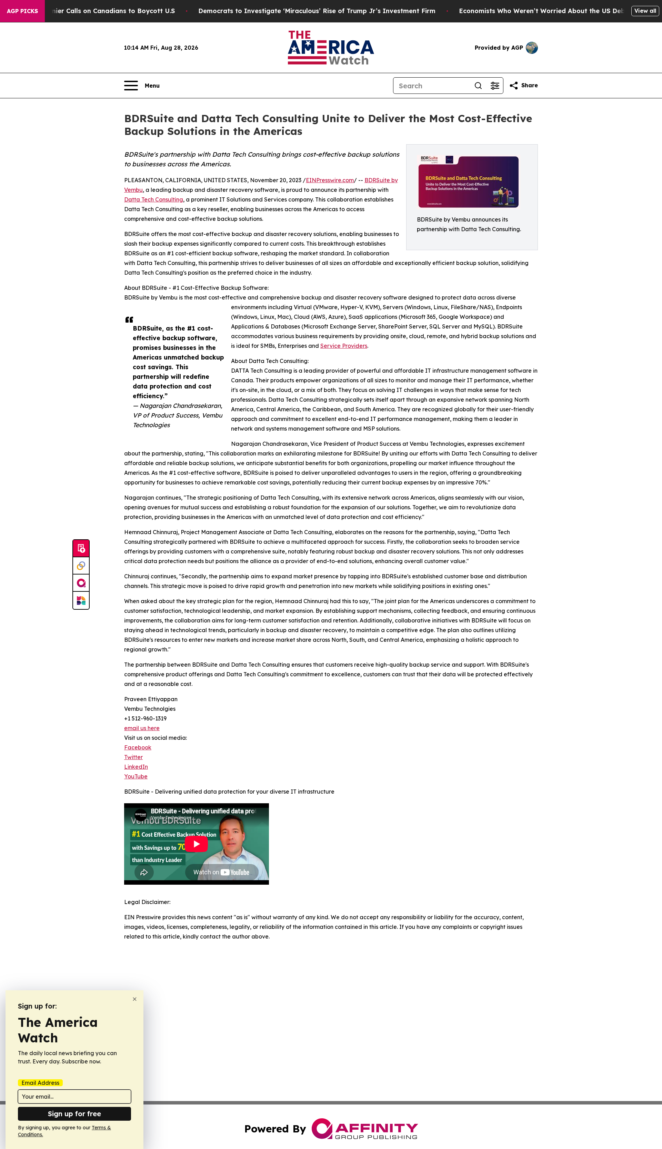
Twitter (133, 757)
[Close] (134, 999)
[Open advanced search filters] (495, 86)
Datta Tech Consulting (153, 199)
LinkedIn (136, 766)
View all (645, 10)
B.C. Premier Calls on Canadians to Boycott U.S (100, 11)
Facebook (137, 747)
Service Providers (343, 345)
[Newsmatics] (81, 600)
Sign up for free (74, 1113)
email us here (142, 728)
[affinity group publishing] (81, 583)
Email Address (40, 1082)
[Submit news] (81, 548)
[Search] (478, 86)
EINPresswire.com (330, 180)
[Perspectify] (81, 565)
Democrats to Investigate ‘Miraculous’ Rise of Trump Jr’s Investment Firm (316, 11)
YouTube (136, 776)
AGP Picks (22, 11)
